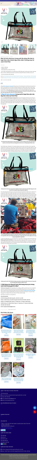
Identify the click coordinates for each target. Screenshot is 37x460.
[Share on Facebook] (3, 80)
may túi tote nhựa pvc (15, 77)
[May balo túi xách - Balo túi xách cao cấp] (18, 3)
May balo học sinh (17, 454)
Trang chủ (3, 56)
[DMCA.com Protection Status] (4, 443)
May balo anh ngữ (23, 454)
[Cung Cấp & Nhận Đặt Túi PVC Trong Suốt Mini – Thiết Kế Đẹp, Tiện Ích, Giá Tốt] (30, 345)
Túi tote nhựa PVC (6, 76)
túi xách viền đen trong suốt (32, 77)
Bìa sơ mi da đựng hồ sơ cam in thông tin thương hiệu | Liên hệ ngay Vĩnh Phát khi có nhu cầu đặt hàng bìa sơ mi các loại (6, 355)
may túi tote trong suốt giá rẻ (23, 77)
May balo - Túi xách (9, 56)
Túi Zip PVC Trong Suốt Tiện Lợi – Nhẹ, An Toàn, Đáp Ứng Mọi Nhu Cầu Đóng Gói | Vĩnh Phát (6, 379)
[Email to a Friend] (7, 80)
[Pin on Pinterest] (8, 80)
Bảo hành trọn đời (4, 438)
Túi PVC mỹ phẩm (33, 76)
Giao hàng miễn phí (4, 440)
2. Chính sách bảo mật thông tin (6, 428)
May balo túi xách (4, 454)
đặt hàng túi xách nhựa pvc (7, 77)
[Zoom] (2, 42)
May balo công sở (29, 454)
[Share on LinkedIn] (10, 80)
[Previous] (3, 25)
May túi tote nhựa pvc (8, 94)
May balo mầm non (10, 454)
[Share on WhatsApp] (1, 80)
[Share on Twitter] (5, 80)
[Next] (34, 25)
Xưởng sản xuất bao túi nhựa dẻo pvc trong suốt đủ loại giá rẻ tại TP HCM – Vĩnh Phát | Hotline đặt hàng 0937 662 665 (18, 331)
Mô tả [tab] (2, 83)
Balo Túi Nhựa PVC (17, 76)
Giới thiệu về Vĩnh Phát (5, 442)
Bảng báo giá (3, 437)
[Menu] (1, 3)
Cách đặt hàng (3, 435)
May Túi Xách (28, 76)
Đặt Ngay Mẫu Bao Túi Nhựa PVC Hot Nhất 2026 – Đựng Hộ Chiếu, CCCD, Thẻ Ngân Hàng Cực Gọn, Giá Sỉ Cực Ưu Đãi (18, 379)
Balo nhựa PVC (12, 76)
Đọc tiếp (6, 335)
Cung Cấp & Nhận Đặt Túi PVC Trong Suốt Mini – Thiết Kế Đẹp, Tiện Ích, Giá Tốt (31, 355)
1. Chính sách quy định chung (6, 427)
